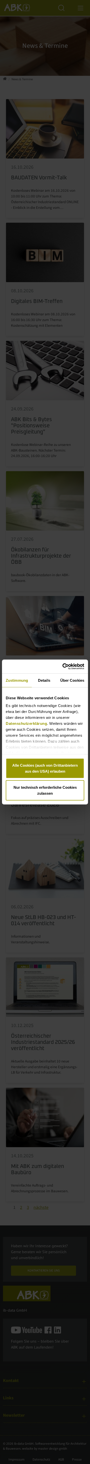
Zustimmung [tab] (17, 680)
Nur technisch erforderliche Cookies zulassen (45, 790)
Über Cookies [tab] (72, 680)
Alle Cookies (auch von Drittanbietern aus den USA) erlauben (45, 768)
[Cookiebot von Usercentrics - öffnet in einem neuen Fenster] (63, 666)
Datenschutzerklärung (26, 723)
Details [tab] (44, 680)
